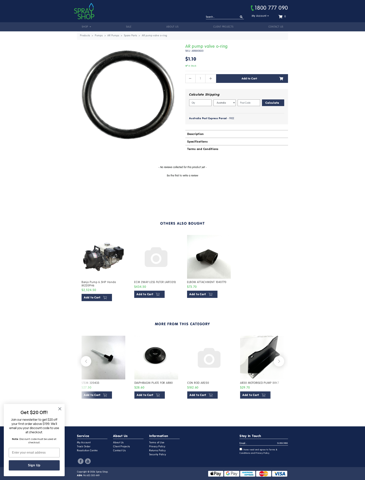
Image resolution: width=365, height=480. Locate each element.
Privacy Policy (157, 446)
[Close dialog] (59, 408)
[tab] (236, 133)
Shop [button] (85, 26)
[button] (182, 175)
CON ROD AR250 (198, 383)
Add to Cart (249, 78)
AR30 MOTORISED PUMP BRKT (259, 383)
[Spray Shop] (84, 11)
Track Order (83, 446)
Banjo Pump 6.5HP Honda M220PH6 (99, 283)
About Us (172, 26)
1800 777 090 (271, 7)
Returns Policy (157, 450)
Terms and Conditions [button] (202, 149)
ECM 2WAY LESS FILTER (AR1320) (155, 282)
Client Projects (223, 26)
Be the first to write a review (182, 175)
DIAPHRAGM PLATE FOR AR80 (153, 383)
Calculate (272, 103)
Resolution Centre (87, 450)
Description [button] (195, 134)
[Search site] (241, 17)
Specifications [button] (197, 141)
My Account (259, 15)
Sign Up (34, 465)
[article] (103, 268)
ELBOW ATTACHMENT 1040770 (206, 282)
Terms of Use (156, 442)
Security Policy (157, 454)
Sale (128, 26)
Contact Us (275, 26)
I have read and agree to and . (259, 451)
